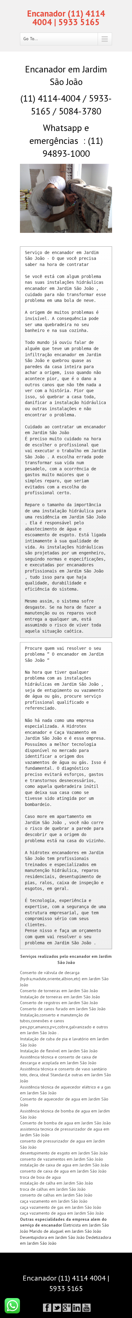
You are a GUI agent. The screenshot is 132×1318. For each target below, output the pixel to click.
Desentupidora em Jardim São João (53, 1237)
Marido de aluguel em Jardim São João (65, 1231)
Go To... (30, 38)
